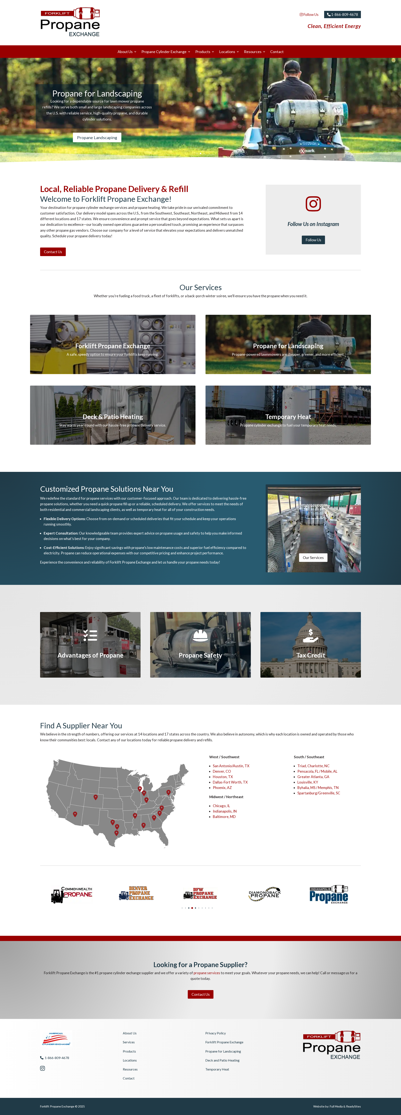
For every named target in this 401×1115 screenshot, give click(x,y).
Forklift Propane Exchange (224, 1042)
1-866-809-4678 (344, 14)
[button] (188, 908)
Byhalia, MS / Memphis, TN (318, 787)
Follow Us (311, 14)
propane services (207, 973)
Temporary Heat (217, 1069)
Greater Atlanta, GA (313, 777)
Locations (227, 52)
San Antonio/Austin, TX (231, 766)
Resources (252, 52)
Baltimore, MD (224, 816)
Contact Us (53, 251)
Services (129, 1042)
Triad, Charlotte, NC (313, 766)
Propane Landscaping (97, 137)
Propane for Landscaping (223, 1051)
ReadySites (353, 1106)
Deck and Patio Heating (222, 1060)
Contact (277, 52)
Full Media (336, 1106)
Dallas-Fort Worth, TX (230, 782)
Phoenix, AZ (222, 787)
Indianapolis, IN (225, 811)
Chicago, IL (221, 806)
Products (202, 52)
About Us (125, 52)
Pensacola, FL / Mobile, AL (317, 771)
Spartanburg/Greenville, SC (318, 793)
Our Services (313, 557)
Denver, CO (222, 771)
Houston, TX (223, 777)
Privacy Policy (215, 1033)
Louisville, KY (307, 782)
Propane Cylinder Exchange (164, 52)
